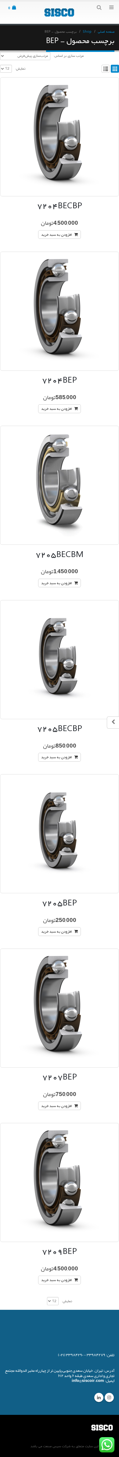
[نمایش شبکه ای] (115, 69)
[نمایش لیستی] (106, 69)
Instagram (109, 1397)
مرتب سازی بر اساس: (68, 56)
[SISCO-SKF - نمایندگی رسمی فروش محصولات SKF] (59, 12)
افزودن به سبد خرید (56, 235)
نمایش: (20, 68)
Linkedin (98, 1397)
